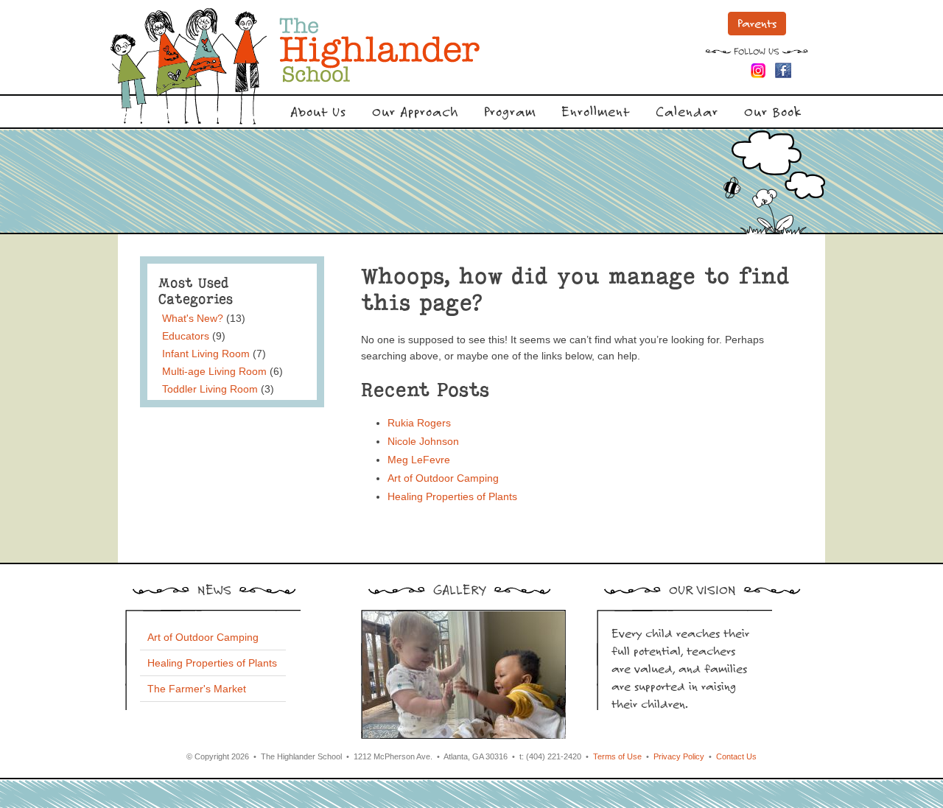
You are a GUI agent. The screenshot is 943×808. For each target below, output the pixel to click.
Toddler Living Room (210, 389)
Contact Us (736, 756)
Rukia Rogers (419, 423)
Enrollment (595, 111)
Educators (185, 336)
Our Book (773, 111)
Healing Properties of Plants (452, 496)
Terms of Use (617, 756)
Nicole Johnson (423, 441)
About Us (318, 111)
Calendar (687, 111)
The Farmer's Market (196, 689)
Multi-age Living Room (214, 371)
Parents (757, 23)
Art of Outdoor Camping (443, 478)
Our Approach (415, 111)
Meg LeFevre (419, 460)
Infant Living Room (206, 353)
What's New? (192, 318)
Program (510, 111)
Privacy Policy (678, 756)
